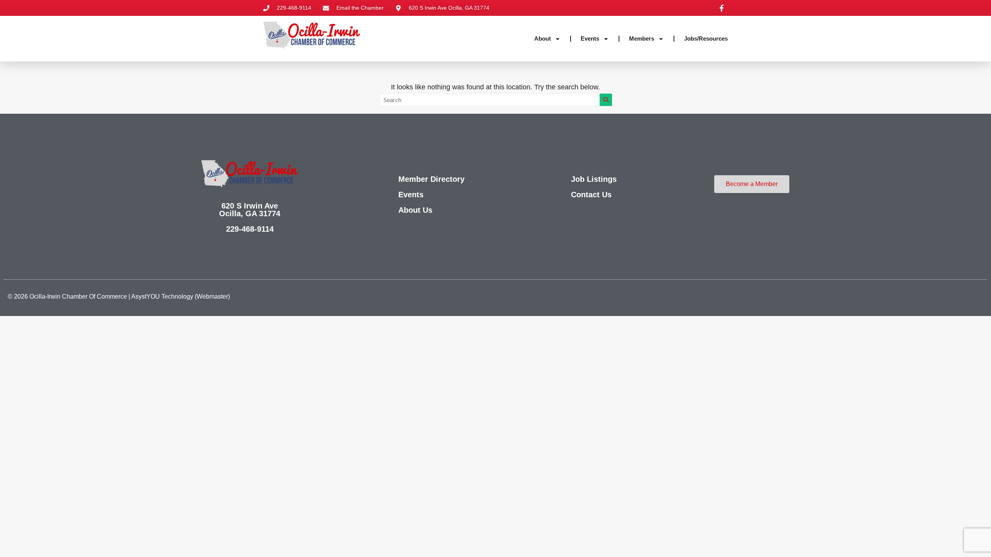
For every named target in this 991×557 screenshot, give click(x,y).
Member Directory (431, 179)
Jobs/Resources (706, 38)
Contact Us (591, 194)
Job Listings (594, 179)
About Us (415, 210)
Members (641, 38)
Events (590, 38)
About (542, 38)
